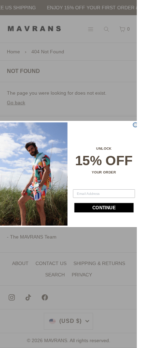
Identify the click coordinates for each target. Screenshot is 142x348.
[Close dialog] (135, 125)
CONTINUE (103, 207)
